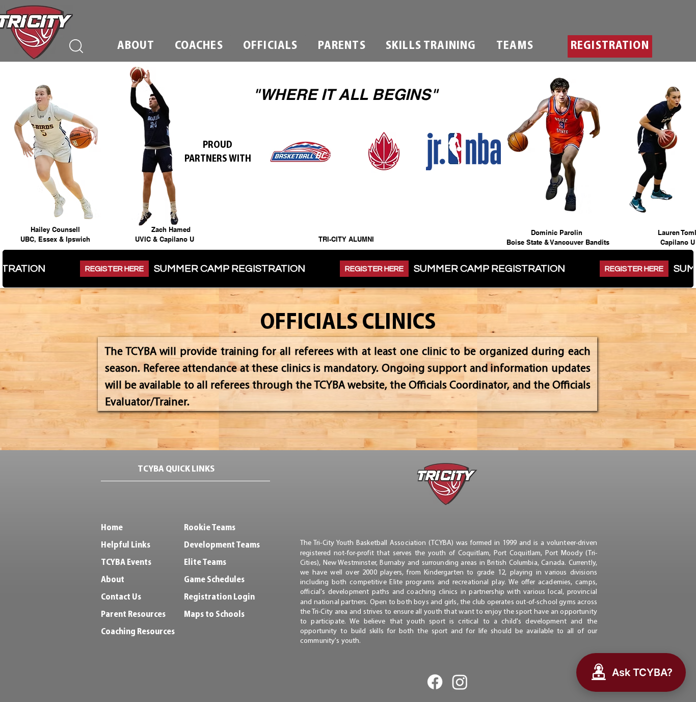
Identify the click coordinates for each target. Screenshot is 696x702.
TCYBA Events (126, 562)
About (112, 580)
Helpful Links (125, 545)
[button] (136, 46)
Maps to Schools (214, 614)
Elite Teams (205, 562)
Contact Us (121, 597)
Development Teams (222, 545)
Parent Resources (133, 614)
